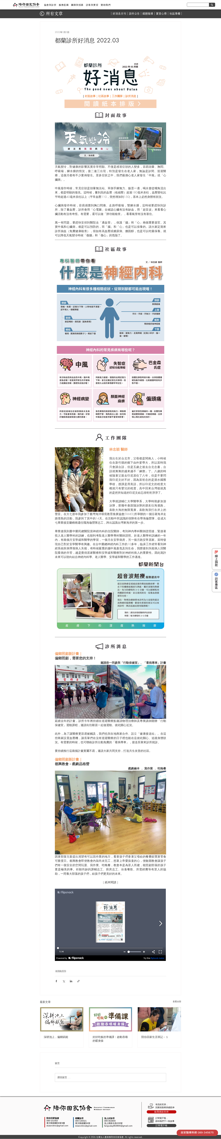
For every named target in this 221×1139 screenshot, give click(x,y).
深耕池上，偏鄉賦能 (56, 1037)
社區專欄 (174, 13)
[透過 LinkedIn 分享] (71, 981)
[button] (50, 5)
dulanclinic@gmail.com (57, 1125)
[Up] (42, 13)
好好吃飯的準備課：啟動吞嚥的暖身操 (110, 1038)
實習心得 (161, 13)
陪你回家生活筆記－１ (154, 1037)
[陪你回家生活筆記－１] (159, 1019)
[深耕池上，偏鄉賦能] (61, 1019)
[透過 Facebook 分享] (56, 981)
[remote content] (110, 925)
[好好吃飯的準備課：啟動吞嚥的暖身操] (110, 1019)
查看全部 (177, 1001)
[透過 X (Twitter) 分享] (63, 981)
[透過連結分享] (78, 981)
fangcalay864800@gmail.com (118, 1126)
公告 (137, 13)
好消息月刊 (119, 13)
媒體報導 (147, 13)
